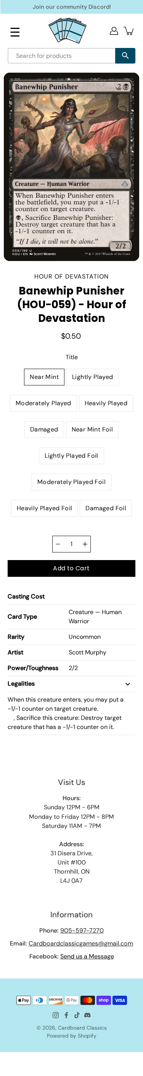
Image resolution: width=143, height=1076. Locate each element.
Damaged (44, 429)
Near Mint (44, 377)
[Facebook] (66, 1015)
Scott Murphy (87, 652)
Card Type (22, 617)
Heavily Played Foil (44, 508)
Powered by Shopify (71, 1035)
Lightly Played (92, 377)
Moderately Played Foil (71, 482)
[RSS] (87, 1015)
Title (72, 357)
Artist (15, 652)
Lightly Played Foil (71, 456)
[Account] (114, 31)
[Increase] (85, 544)
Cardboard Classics (82, 1027)
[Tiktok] (77, 1015)
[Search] (125, 56)
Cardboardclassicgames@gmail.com (81, 943)
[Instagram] (55, 1015)
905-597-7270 (82, 930)
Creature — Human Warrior (95, 616)
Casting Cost (26, 596)
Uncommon (85, 637)
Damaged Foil (105, 508)
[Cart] (129, 31)
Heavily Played (106, 403)
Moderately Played (43, 403)
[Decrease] (58, 544)
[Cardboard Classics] (67, 31)
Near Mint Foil (92, 429)
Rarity (16, 637)
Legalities (21, 684)
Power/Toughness (33, 668)
